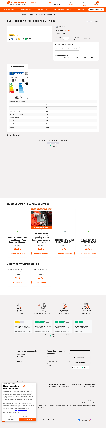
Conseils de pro (63, 384)
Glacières (19, 361)
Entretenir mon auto (26, 9)
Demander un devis (80, 362)
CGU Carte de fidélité (89, 384)
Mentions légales (37, 420)
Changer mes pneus (9, 9)
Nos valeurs (75, 382)
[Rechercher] (50, 2)
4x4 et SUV (49, 365)
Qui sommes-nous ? (64, 386)
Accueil (17, 14)
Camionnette (50, 363)
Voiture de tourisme (52, 361)
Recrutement (75, 386)
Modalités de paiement (52, 384)
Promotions (81, 9)
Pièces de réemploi (64, 382)
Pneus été (49, 359)
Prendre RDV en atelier (96, 9)
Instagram (94, 420)
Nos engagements (76, 384)
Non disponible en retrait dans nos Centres (67, 49)
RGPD (47, 420)
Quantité (58, 37)
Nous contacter (80, 352)
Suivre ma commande (52, 382)
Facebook (83, 420)
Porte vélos (20, 359)
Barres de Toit (20, 357)
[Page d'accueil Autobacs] (16, 3)
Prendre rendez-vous (79, 357)
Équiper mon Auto (42, 9)
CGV (63, 420)
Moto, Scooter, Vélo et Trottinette (62, 9)
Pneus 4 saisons (51, 357)
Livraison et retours (52, 386)
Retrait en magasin (89, 386)
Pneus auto (31, 14)
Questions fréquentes (89, 382)
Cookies (55, 420)
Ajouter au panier (17, 282)
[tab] (17, 66)
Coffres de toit (21, 354)
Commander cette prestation (17, 253)
